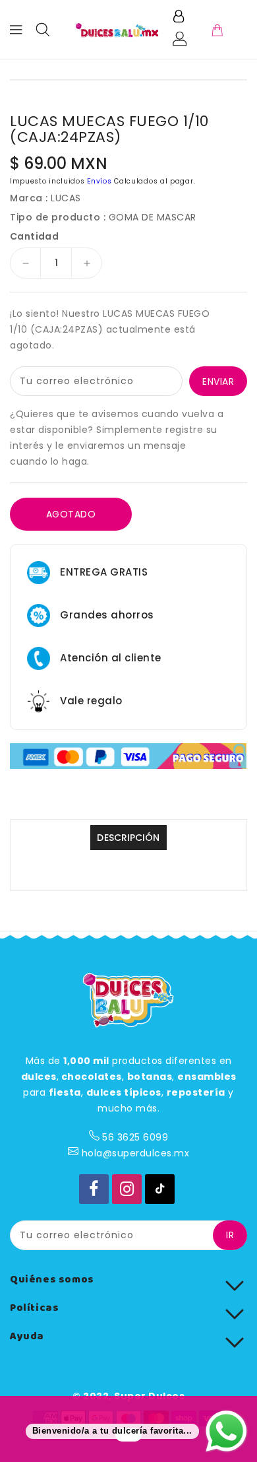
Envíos (99, 181)
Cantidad (34, 236)
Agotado (71, 514)
